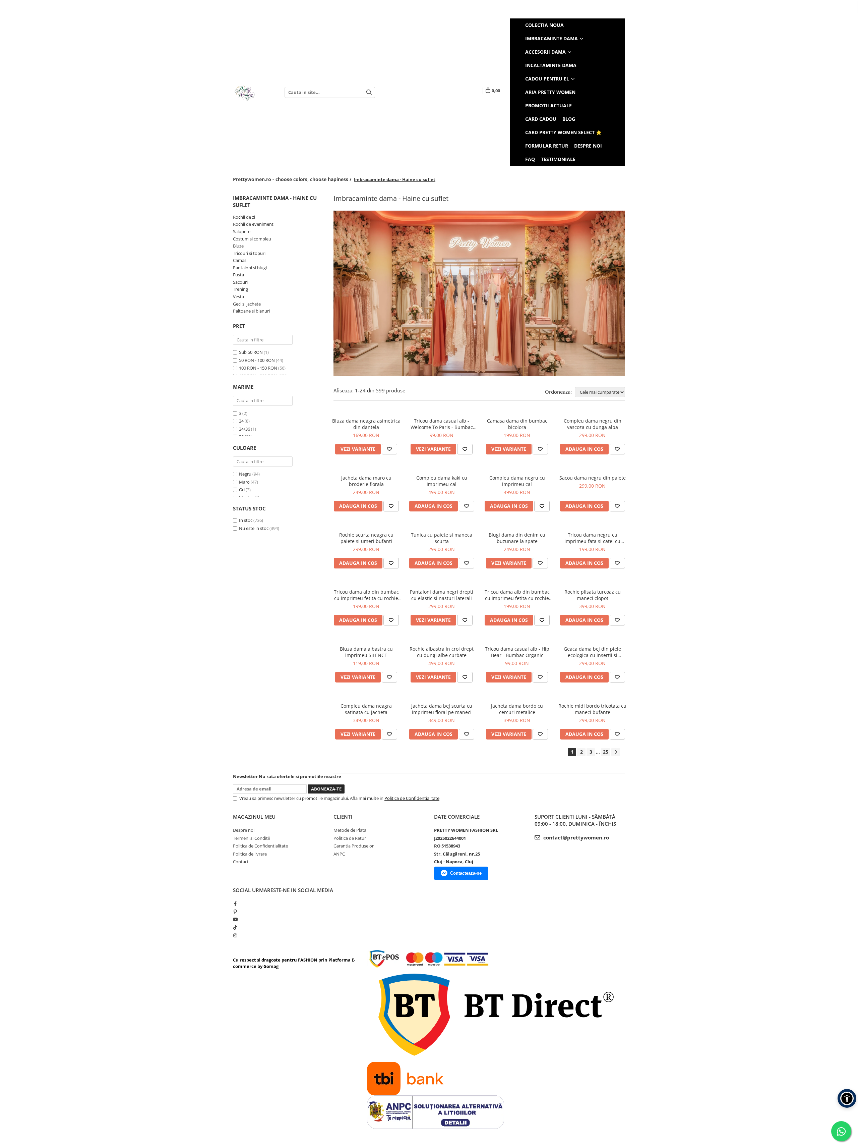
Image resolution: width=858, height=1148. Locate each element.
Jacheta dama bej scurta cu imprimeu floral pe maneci (441, 709)
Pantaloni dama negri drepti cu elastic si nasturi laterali (441, 595)
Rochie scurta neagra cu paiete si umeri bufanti (366, 538)
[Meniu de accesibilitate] (847, 1098)
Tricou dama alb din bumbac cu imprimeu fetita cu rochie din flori (366, 595)
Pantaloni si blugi (250, 268)
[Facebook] (235, 903)
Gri (242, 490)
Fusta (238, 275)
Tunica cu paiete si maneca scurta (441, 538)
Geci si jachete (247, 304)
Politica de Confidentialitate (411, 798)
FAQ (530, 159)
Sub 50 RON (251, 352)
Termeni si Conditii (251, 838)
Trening (240, 289)
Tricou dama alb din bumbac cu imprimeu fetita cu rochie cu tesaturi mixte (517, 595)
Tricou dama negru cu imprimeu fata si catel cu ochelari (592, 538)
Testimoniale (558, 159)
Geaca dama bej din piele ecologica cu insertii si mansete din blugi (592, 652)
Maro (244, 482)
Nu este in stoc (253, 528)
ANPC (339, 854)
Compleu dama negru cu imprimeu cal (517, 481)
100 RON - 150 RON (258, 368)
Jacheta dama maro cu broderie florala (366, 481)
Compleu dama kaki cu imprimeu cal (441, 481)
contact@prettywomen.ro (575, 837)
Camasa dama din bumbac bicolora (517, 424)
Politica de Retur (349, 838)
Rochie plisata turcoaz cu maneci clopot (592, 595)
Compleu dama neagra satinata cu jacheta (366, 709)
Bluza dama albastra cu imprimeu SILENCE (366, 652)
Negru (245, 474)
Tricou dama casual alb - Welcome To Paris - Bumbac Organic (442, 424)
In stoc (245, 520)
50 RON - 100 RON (257, 360)
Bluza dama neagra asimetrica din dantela (366, 424)
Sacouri (240, 282)
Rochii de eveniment (253, 224)
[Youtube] (235, 919)
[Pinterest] (235, 912)
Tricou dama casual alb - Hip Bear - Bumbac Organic (517, 652)
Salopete (241, 231)
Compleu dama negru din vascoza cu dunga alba (592, 424)
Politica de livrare (250, 854)
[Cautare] (369, 92)
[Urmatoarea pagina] (615, 752)
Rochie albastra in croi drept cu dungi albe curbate (442, 652)
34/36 (244, 429)
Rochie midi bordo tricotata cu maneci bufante (592, 709)
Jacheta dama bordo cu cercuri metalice (517, 709)
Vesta (238, 296)
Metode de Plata (349, 830)
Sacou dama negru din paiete (592, 478)
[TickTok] (235, 927)
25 (605, 752)
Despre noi (588, 146)
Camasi (240, 260)
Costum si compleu (252, 239)
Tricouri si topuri (249, 253)
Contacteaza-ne (466, 873)
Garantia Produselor (353, 846)
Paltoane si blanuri (251, 311)
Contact (241, 862)
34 (241, 421)
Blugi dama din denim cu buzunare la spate (517, 538)
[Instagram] (235, 935)
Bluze (238, 246)
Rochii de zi (244, 217)
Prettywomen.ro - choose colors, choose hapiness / (293, 179)
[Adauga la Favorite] (389, 449)
